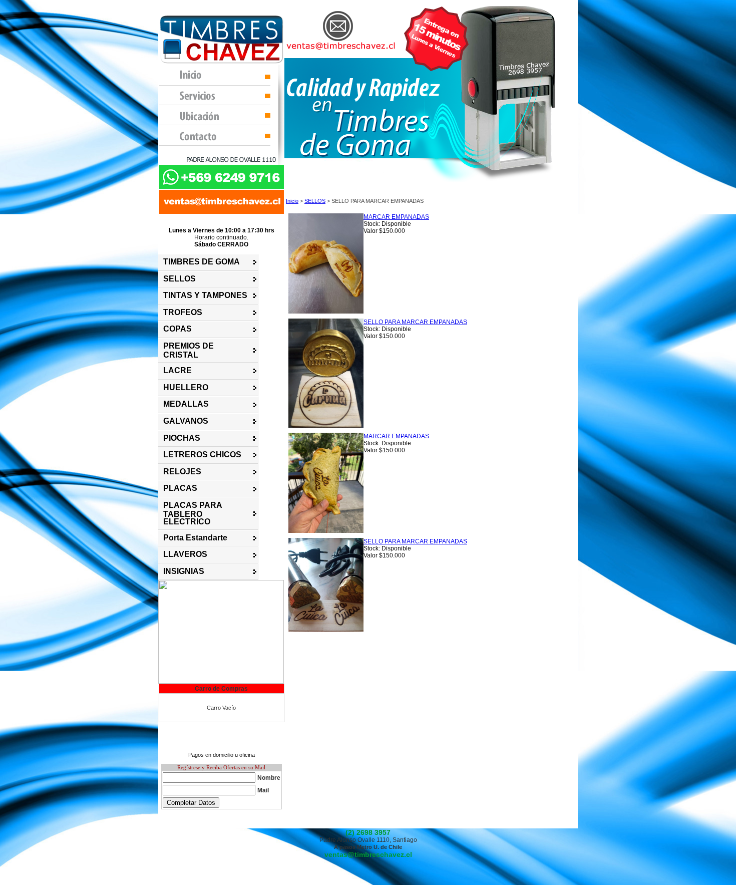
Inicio (292, 201)
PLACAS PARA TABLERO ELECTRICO (192, 513)
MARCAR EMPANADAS (396, 216)
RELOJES (182, 471)
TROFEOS (182, 312)
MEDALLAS (186, 404)
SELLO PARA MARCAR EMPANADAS (415, 322)
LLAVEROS (185, 554)
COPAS (177, 329)
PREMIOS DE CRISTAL (188, 350)
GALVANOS (185, 421)
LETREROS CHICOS (202, 454)
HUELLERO (185, 387)
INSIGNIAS (183, 571)
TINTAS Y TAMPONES (205, 295)
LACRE (177, 370)
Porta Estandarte (195, 537)
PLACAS (180, 488)
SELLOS (179, 278)
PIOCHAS (181, 438)
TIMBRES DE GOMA (201, 261)
